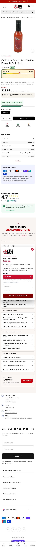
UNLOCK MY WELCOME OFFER (18, 295)
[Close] (32, 249)
